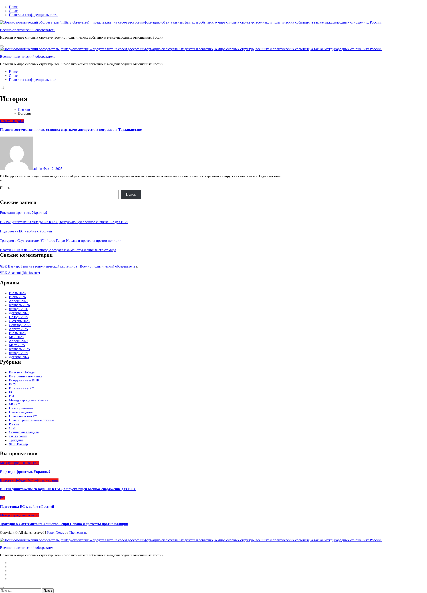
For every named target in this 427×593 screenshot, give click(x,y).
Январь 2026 (18, 309)
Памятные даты (12, 121)
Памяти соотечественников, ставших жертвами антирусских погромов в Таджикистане (71, 129)
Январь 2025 (18, 353)
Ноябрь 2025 (18, 317)
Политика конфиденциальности (33, 15)
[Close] (2, 587)
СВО (12, 428)
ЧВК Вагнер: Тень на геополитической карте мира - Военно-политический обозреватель (67, 266)
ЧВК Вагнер (18, 444)
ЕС (11, 392)
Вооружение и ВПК (24, 380)
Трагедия (16, 440)
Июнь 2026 (17, 297)
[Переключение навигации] (2, 46)
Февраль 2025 (19, 349)
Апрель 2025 (18, 341)
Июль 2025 (17, 333)
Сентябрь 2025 (20, 325)
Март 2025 (17, 345)
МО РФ (14, 404)
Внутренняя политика (25, 376)
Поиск (5, 188)
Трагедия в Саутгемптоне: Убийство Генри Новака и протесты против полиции (60, 240)
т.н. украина (18, 436)
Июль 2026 (17, 293)
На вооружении (21, 408)
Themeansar (77, 532)
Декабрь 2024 (19, 357)
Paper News (55, 532)
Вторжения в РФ (21, 388)
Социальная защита (24, 432)
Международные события (28, 400)
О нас (13, 11)
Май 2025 (16, 337)
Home (13, 7)
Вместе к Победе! (22, 372)
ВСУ (12, 384)
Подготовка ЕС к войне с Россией (26, 231)
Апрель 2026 (18, 301)
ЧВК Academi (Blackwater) (20, 273)
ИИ (11, 396)
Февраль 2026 (19, 305)
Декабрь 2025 (19, 313)
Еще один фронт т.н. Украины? (23, 212)
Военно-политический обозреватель (27, 30)
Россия (14, 424)
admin (38, 169)
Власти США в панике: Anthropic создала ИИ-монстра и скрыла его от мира (58, 250)
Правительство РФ (23, 416)
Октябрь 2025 (19, 321)
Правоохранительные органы (31, 420)
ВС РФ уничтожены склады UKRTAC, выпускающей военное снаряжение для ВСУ (64, 222)
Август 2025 (18, 329)
